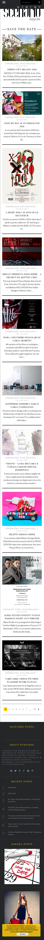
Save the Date (28, 63)
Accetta (22, 934)
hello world (12, 787)
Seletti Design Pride (22, 534)
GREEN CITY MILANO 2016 (22, 69)
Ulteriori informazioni (26, 932)
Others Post (12, 63)
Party (18, 609)
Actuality (8, 609)
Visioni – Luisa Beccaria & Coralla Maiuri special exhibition (22, 466)
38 (34, 709)
